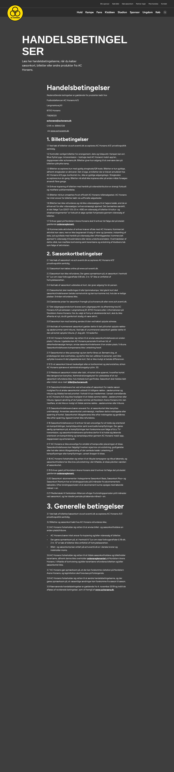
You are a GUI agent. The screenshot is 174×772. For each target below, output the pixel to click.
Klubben (110, 12)
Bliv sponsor (104, 4)
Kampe (89, 12)
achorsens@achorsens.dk (59, 120)
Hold (80, 12)
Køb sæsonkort (127, 4)
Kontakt (164, 4)
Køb (158, 12)
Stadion (122, 12)
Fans (99, 12)
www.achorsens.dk (104, 589)
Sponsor (135, 12)
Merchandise (153, 4)
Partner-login (141, 4)
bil (78, 382)
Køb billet (115, 4)
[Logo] (15, 13)
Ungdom (148, 12)
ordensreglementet (96, 558)
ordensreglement (65, 224)
